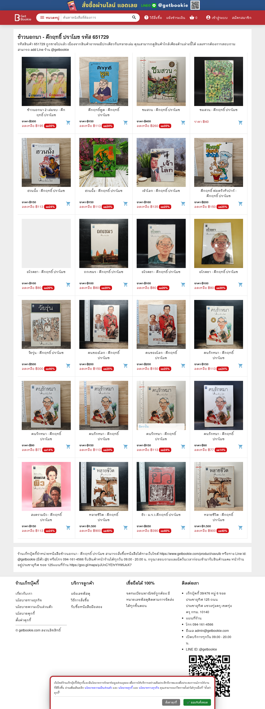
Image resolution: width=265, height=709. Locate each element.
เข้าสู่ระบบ (217, 17)
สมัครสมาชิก (242, 17)
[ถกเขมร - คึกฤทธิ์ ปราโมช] (103, 244)
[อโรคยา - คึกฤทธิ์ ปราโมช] (46, 244)
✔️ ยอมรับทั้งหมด (197, 702)
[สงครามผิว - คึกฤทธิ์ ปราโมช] (46, 487)
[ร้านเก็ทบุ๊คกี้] (22, 18)
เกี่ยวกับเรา (24, 593)
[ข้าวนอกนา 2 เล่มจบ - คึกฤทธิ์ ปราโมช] (46, 82)
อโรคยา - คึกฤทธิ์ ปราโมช (46, 271)
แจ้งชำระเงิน (175, 17)
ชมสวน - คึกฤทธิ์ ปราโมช (161, 109)
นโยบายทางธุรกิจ (29, 600)
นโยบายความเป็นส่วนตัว (34, 606)
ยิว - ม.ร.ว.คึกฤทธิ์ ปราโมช (161, 514)
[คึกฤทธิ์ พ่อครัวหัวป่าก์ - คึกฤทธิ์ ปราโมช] (218, 163)
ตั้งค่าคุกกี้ (23, 620)
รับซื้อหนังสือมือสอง (86, 606)
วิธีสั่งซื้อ (153, 17)
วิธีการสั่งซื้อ (80, 600)
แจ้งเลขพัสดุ (80, 593)
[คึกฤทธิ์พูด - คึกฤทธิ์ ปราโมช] (103, 82)
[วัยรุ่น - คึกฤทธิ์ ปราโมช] (46, 325)
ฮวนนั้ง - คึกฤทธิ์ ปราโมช (46, 190)
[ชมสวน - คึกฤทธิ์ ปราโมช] (161, 82)
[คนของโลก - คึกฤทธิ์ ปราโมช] (103, 325)
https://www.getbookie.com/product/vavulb (190, 553)
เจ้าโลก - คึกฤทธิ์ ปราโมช (161, 190)
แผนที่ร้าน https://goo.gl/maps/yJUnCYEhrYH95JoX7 (92, 564)
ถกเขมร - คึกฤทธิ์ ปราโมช (103, 271)
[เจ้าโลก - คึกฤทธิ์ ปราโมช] (161, 163)
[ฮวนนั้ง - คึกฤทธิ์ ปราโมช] (46, 163)
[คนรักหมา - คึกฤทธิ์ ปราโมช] (218, 325)
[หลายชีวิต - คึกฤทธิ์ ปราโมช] (103, 487)
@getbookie (208, 649)
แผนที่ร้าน (194, 618)
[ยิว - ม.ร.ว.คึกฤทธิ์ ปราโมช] (161, 487)
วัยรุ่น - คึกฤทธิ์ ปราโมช (46, 352)
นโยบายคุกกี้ (25, 613)
